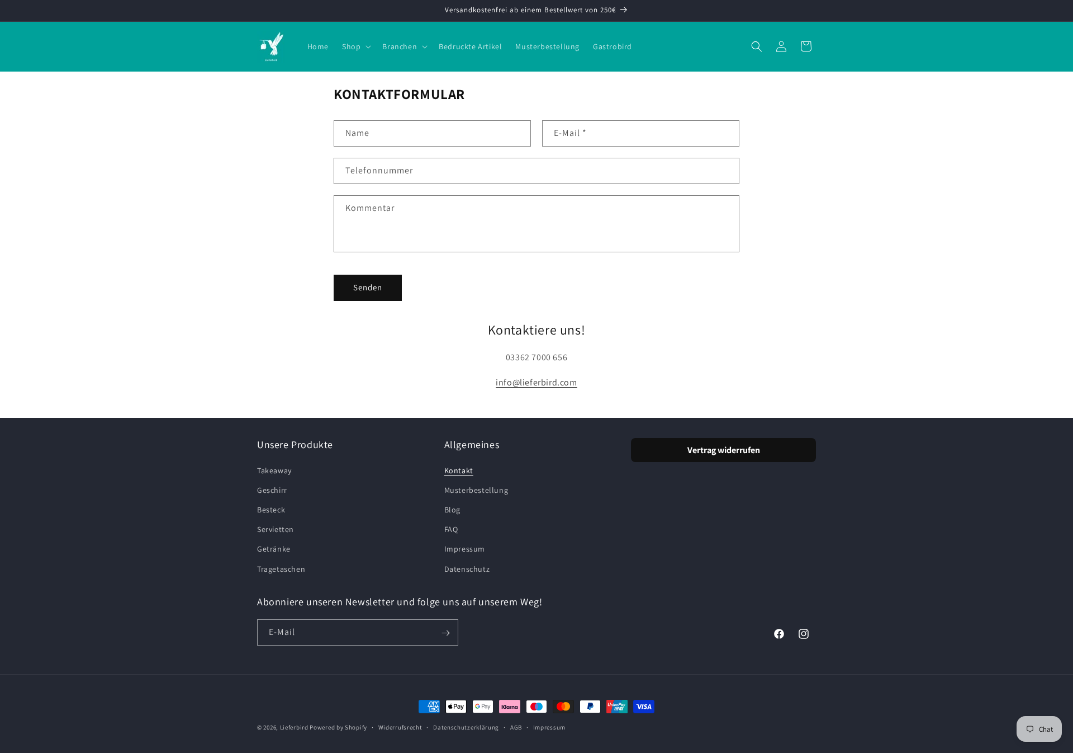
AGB (516, 727)
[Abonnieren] (445, 633)
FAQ (451, 529)
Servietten (275, 529)
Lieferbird (294, 727)
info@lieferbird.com (536, 382)
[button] (355, 46)
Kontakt (458, 470)
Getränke (274, 549)
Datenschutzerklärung (466, 727)
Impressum (464, 549)
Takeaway (274, 470)
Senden (367, 287)
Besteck (271, 509)
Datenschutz (467, 568)
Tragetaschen (281, 568)
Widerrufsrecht (400, 727)
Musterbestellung (476, 489)
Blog (452, 509)
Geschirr (272, 489)
